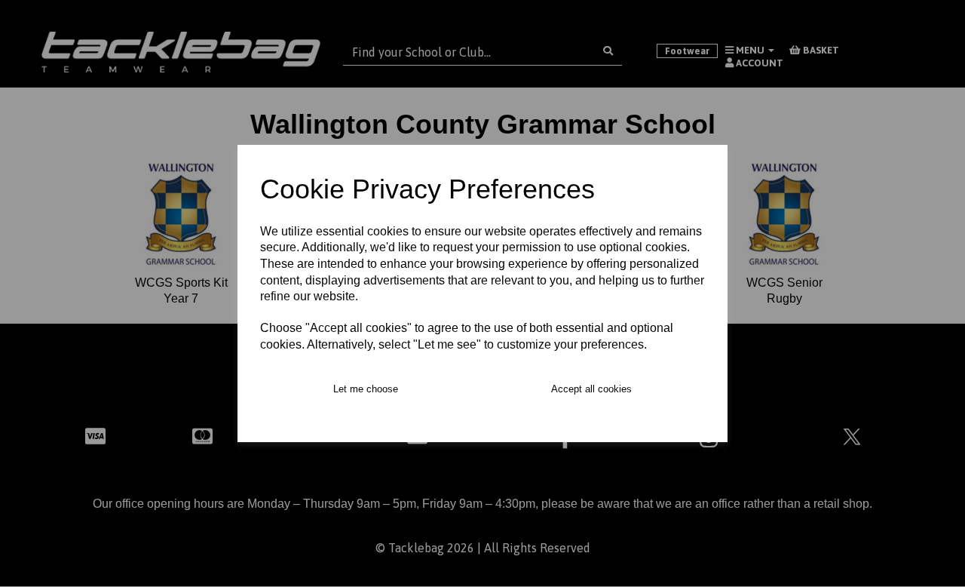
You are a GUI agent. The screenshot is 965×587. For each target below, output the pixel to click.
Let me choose (365, 389)
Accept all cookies (591, 389)
